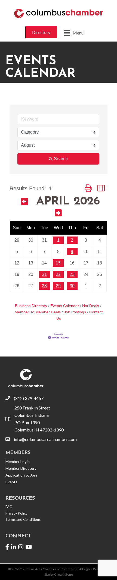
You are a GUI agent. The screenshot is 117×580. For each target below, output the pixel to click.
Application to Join (21, 475)
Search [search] (61, 158)
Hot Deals (90, 306)
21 (44, 274)
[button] (88, 188)
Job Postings (75, 312)
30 (72, 285)
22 (58, 274)
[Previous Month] (24, 202)
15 (58, 263)
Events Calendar (64, 306)
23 (72, 274)
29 (58, 285)
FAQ (9, 507)
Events (11, 482)
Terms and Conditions (23, 519)
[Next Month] (58, 214)
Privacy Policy (16, 513)
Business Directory (31, 306)
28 (44, 285)
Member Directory (20, 468)
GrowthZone (63, 574)
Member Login (17, 461)
